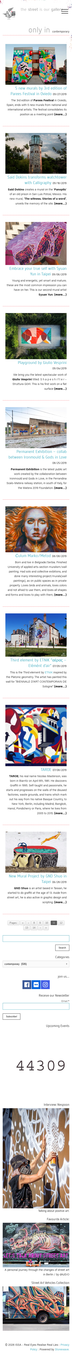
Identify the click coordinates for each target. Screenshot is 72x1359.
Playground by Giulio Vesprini (42, 362)
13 (26, 927)
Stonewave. (62, 1349)
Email (65, 1001)
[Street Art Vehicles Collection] (36, 1308)
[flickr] (36, 984)
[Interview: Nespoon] (36, 1158)
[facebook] (26, 984)
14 (34, 927)
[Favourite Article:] (36, 1245)
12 (61, 923)
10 (46, 923)
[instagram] (45, 984)
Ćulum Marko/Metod (33, 555)
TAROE (46, 769)
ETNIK (49, 672)
